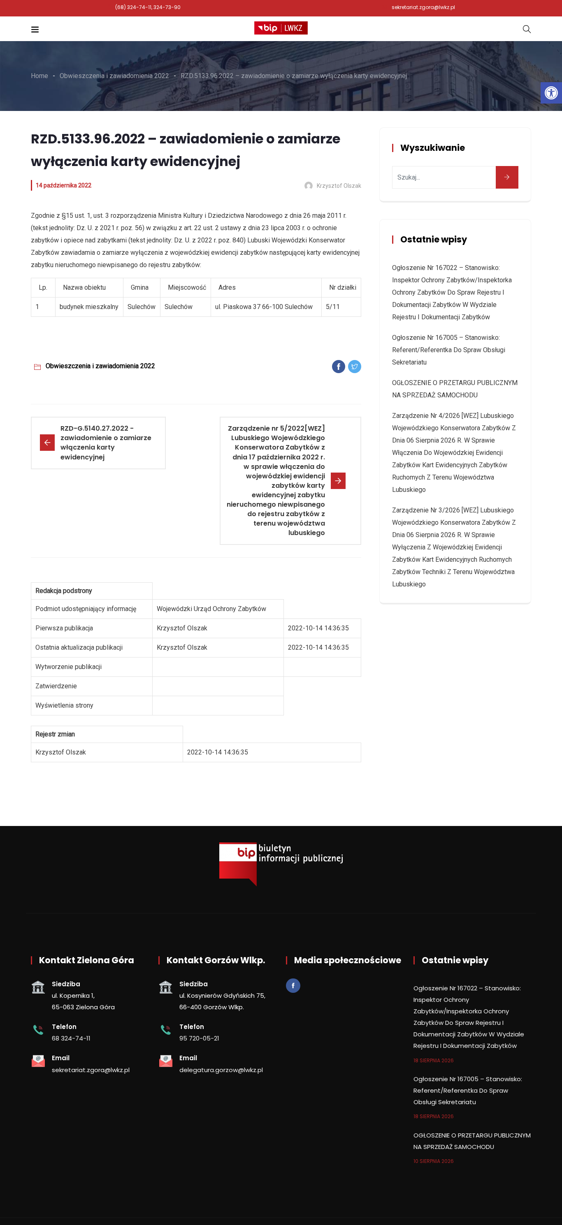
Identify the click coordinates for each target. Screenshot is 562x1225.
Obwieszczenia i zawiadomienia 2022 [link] (100, 366)
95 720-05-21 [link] (199, 1038)
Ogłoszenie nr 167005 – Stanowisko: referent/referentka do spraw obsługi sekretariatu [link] (448, 350)
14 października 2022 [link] (63, 185)
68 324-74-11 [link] (71, 1038)
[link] (551, 93)
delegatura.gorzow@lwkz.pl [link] (221, 1070)
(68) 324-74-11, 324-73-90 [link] (148, 7)
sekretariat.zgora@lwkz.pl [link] (423, 7)
